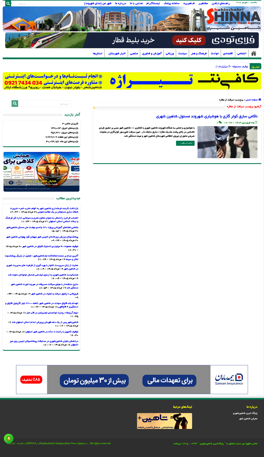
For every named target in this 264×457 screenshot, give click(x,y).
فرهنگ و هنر (199, 53)
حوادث (215, 53)
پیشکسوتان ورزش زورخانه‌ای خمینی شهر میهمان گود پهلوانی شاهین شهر (42, 237)
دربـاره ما (120, 3)
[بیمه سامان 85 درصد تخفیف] (132, 380)
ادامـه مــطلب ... (185, 143)
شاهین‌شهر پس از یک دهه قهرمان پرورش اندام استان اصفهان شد (45, 322)
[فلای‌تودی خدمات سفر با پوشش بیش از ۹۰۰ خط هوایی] (132, 40)
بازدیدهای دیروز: (69, 132)
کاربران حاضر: (71, 124)
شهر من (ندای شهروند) (97, 3)
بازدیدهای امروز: (69, 128)
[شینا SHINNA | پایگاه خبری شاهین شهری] (132, 18)
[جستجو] (8, 3)
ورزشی (170, 53)
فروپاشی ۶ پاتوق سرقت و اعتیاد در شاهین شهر (54, 294)
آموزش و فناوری (152, 53)
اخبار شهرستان (117, 53)
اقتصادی (228, 53)
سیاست (182, 53)
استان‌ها (97, 53)
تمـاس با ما (136, 3)
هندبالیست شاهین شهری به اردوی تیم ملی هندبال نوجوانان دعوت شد (43, 275)
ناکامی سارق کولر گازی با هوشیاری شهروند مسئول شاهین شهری (206, 116)
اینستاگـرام (153, 3)
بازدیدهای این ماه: (68, 141)
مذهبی (134, 53)
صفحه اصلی (254, 53)
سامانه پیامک (171, 3)
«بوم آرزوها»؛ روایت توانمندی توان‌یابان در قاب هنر (52, 313)
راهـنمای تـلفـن (221, 3)
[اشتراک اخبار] (94, 108)
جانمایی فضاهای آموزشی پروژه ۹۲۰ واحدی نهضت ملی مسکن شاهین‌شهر (42, 227)
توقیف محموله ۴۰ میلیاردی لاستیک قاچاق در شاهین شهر (215, 66)
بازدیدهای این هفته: (67, 137)
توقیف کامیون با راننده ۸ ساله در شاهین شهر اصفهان (51, 332)
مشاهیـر (203, 3)
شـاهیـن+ (189, 3)
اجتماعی (241, 53)
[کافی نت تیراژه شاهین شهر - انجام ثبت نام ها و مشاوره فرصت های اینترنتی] (132, 80)
